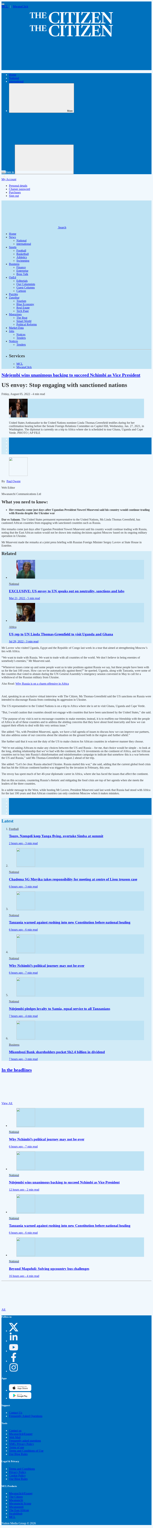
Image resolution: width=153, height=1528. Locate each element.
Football (21, 250)
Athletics (21, 257)
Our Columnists (25, 284)
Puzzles (13, 294)
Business (14, 264)
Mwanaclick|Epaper (20, 1433)
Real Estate (23, 307)
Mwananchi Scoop (20, 1503)
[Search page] (29, 68)
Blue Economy (25, 304)
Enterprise (22, 270)
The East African (19, 1510)
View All (7, 1103)
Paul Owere (14, 481)
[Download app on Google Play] (20, 1390)
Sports (12, 247)
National (14, 78)
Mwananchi (16, 1500)
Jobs (11, 331)
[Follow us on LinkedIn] (13, 1340)
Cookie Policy (17, 1475)
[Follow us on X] (13, 1330)
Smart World (23, 321)
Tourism (21, 301)
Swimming (22, 260)
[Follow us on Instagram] (13, 1371)
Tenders (21, 337)
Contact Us (15, 1412)
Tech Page (22, 311)
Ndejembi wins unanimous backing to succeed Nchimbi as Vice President (70, 375)
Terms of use (16, 1447)
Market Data (16, 327)
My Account (8, 179)
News (12, 237)
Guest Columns (25, 287)
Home (12, 74)
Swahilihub (15, 1513)
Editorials (22, 280)
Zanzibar (14, 297)
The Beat (21, 317)
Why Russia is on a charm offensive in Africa (42, 683)
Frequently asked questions (25, 1440)
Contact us (15, 1430)
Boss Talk (22, 274)
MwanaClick (20, 6)
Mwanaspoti (16, 1506)
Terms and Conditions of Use (26, 1450)
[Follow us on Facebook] (13, 1361)
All (3, 1309)
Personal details (18, 185)
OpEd (12, 277)
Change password (19, 189)
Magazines (15, 314)
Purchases (15, 192)
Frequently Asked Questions (25, 1416)
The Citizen (16, 1496)
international (16, 81)
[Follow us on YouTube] (13, 1351)
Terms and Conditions (22, 1468)
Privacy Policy (17, 1472)
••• (3, 172)
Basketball (22, 254)
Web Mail (15, 1437)
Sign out (14, 195)
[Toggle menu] (2, 4)
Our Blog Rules (18, 1454)
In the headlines (16, 1070)
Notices (20, 334)
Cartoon (21, 290)
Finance (21, 267)
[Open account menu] (44, 159)
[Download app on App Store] (20, 1398)
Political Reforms (26, 324)
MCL (5, 6)
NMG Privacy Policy (21, 1444)
